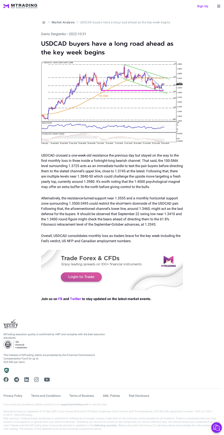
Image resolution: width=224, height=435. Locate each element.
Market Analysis (63, 22)
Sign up (202, 6)
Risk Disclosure (139, 395)
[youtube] (47, 380)
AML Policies (111, 395)
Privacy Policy (13, 395)
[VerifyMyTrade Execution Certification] (11, 324)
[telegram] (16, 380)
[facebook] (6, 380)
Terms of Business (81, 395)
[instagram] (36, 380)
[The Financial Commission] (16, 345)
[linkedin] (26, 380)
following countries (105, 425)
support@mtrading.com (74, 404)
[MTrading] (20, 6)
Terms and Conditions (46, 395)
